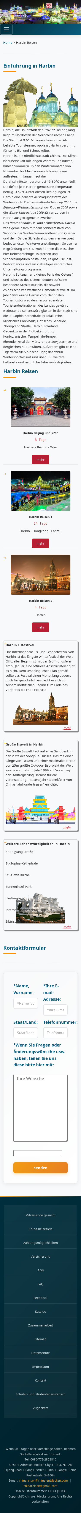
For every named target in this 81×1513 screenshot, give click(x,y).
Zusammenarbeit (40, 1325)
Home (7, 42)
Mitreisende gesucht (40, 1215)
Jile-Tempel (14, 898)
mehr (40, 459)
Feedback (41, 1298)
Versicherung (40, 1256)
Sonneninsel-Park (19, 886)
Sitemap (40, 1339)
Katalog (40, 1311)
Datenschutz (40, 1353)
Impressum (40, 1367)
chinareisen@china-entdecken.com (43, 1480)
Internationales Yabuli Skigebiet (29, 910)
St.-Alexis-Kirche (18, 875)
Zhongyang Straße (19, 851)
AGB (41, 1270)
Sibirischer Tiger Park (21, 921)
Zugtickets (40, 1408)
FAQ (40, 1284)
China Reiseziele (40, 1229)
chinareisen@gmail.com (40, 1486)
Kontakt (40, 1380)
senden (41, 1167)
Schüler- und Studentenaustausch (40, 1394)
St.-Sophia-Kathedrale (22, 863)
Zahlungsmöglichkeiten (40, 1243)
